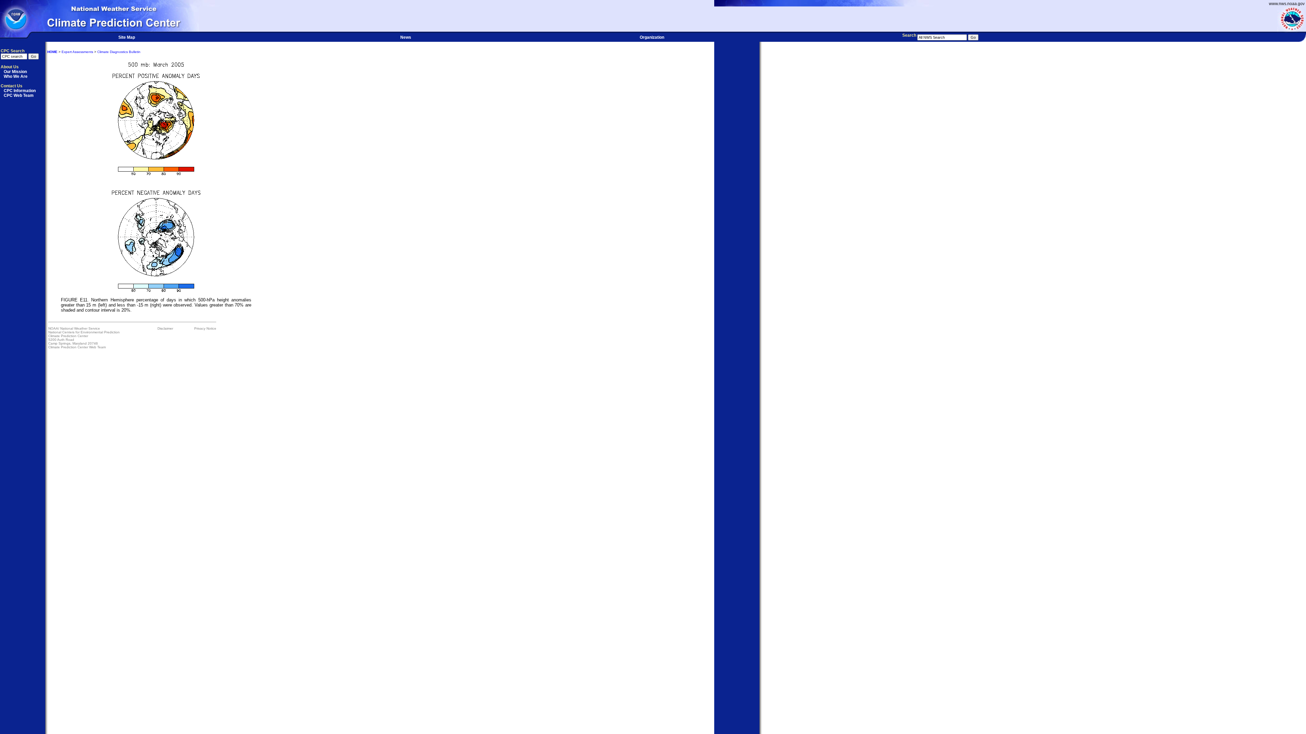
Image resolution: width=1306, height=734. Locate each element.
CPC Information (20, 90)
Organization (652, 37)
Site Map (126, 37)
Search (909, 35)
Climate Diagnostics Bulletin (118, 52)
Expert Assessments (77, 52)
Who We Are (16, 76)
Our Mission (15, 71)
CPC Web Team (19, 95)
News (405, 37)
